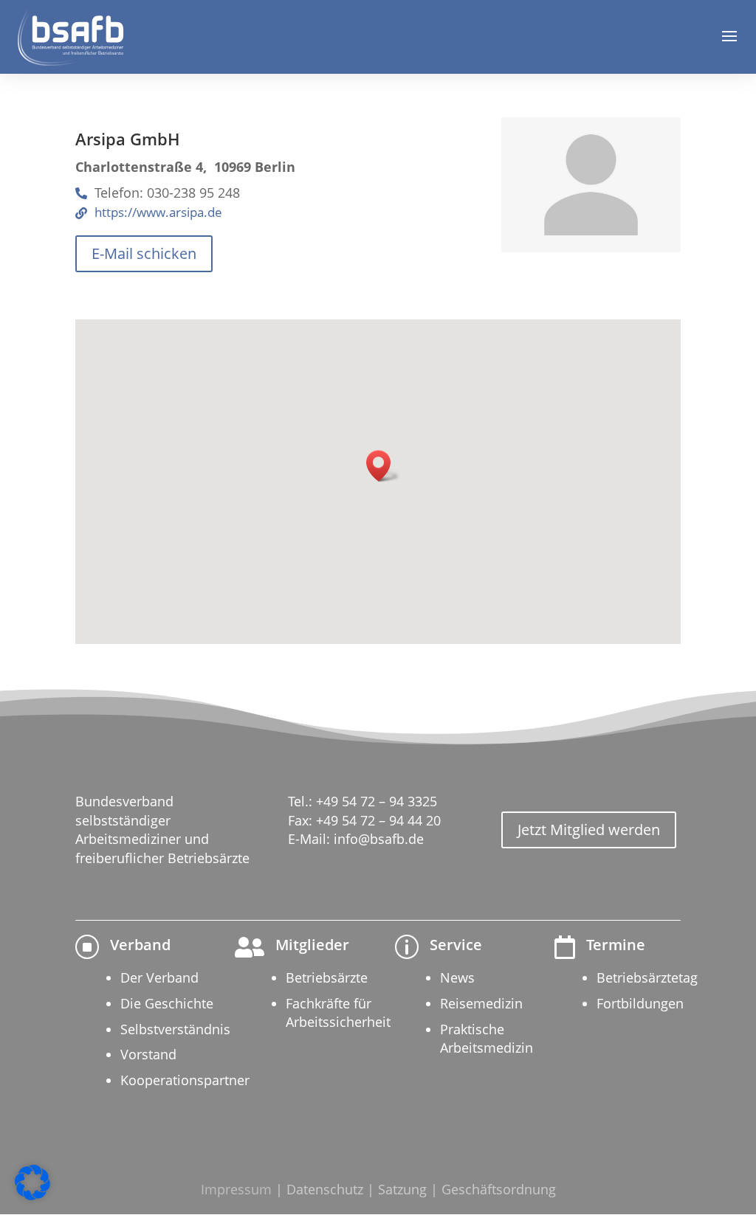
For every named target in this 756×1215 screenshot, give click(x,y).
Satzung (402, 1189)
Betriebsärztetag (647, 977)
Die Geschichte (166, 1003)
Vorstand (148, 1054)
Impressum (236, 1189)
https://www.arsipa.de (158, 213)
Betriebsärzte (327, 977)
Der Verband (159, 977)
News (457, 977)
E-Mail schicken (144, 253)
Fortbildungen (640, 1003)
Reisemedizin (481, 1003)
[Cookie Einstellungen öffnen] (32, 1196)
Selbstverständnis (175, 1029)
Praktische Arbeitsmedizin (486, 1038)
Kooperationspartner (185, 1080)
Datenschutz (324, 1189)
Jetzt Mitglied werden (589, 830)
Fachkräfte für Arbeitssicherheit (338, 1012)
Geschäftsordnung (498, 1189)
